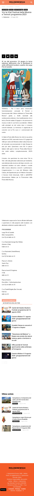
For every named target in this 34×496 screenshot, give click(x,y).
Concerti (17, 7)
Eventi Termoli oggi (19, 9)
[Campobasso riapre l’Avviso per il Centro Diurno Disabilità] (4, 419)
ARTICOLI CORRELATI (9, 300)
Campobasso (16, 421)
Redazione (6, 17)
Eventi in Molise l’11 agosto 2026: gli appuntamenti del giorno (21, 319)
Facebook (19, 490)
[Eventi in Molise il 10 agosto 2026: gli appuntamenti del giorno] (6, 356)
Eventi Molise (10, 7)
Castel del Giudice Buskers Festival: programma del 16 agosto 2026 (21, 310)
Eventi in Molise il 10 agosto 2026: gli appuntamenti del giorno (21, 356)
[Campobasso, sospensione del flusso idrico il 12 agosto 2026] (6, 428)
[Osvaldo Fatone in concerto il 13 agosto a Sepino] (6, 327)
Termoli (25, 9)
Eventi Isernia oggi (17, 413)
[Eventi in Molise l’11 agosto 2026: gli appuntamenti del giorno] (6, 319)
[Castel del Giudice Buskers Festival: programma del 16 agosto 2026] (6, 310)
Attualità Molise (16, 430)
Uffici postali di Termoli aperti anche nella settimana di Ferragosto (21, 347)
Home (3, 7)
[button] (31, 2)
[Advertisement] (17, 36)
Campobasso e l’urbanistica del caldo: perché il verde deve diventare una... (21, 399)
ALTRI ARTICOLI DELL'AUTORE (11, 303)
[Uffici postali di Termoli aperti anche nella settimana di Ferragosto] (6, 347)
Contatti (11, 489)
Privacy (17, 489)
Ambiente (15, 403)
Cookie (23, 489)
